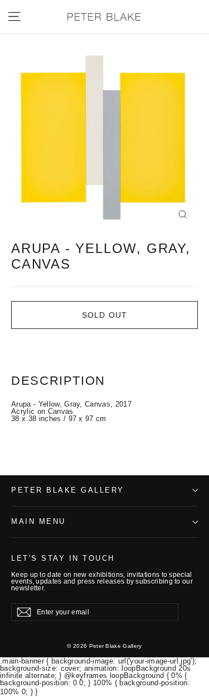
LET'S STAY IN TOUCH (63, 558)
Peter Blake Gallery (67, 490)
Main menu (38, 522)
